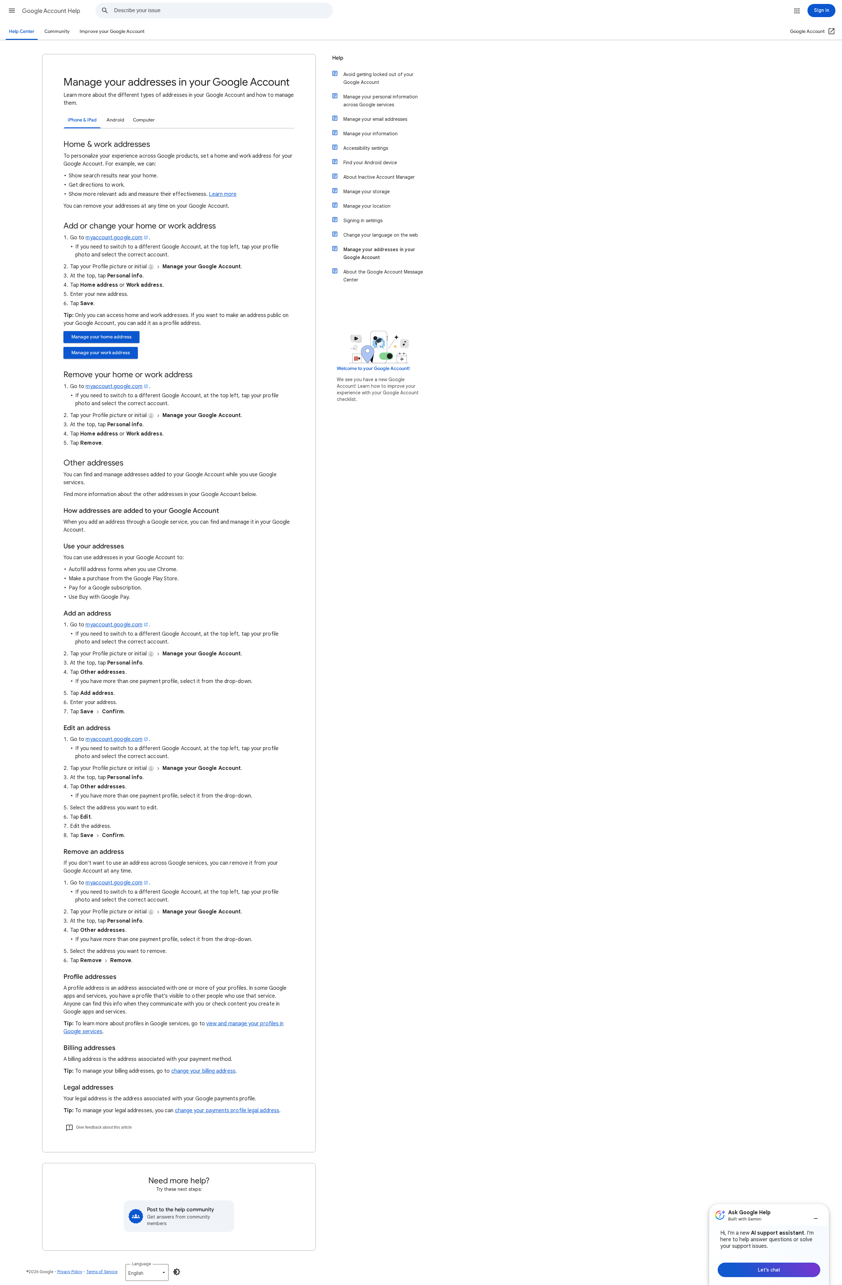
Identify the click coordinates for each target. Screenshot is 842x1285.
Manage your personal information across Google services (380, 101)
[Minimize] (815, 1216)
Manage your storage (366, 192)
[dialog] (769, 1244)
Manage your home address (101, 337)
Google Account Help (51, 10)
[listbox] (147, 1272)
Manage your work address (100, 352)
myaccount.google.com (114, 237)
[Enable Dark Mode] (177, 1272)
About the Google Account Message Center (383, 276)
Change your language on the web (380, 235)
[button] (12, 10)
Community (57, 31)
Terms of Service (101, 1271)
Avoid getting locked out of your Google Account (378, 78)
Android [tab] (115, 120)
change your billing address (203, 1071)
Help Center (22, 31)
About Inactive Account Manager (379, 177)
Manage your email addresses (375, 119)
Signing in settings (363, 220)
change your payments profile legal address (227, 1110)
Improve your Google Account (112, 31)
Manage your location (366, 206)
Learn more (222, 194)
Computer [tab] (144, 120)
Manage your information (370, 134)
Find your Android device (370, 163)
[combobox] (223, 10)
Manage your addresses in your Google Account (379, 253)
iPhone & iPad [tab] (82, 120)
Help (337, 58)
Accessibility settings (365, 148)
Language (141, 1263)
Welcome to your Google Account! (373, 368)
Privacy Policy (69, 1271)
